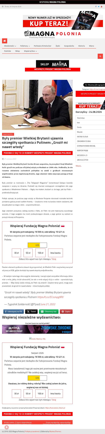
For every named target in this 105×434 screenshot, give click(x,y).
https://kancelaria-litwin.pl (55, 407)
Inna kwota (55, 253)
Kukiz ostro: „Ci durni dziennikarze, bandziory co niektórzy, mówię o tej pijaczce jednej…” (18, 422)
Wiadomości (9, 45)
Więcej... (79, 165)
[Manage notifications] (7, 427)
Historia (81, 45)
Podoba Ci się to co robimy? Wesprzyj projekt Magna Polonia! (37, 153)
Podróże (7, 51)
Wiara (91, 45)
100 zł (40, 253)
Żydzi (58, 45)
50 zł (28, 253)
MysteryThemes (55, 431)
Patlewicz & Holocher (42, 45)
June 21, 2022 (47, 304)
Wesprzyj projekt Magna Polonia (52, 69)
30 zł (16, 253)
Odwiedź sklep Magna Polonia (52, 64)
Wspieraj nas (29, 51)
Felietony (24, 45)
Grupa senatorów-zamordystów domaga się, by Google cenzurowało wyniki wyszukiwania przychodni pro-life (56, 422)
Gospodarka (69, 45)
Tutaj (53, 259)
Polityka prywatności (32, 431)
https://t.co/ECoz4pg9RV (50, 297)
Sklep (17, 51)
